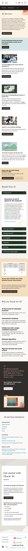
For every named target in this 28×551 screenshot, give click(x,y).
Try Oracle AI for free (8, 497)
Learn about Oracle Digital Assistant (9, 291)
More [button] (18, 8)
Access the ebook (5, 108)
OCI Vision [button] (5, 247)
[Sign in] (22, 3)
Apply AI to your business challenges (11, 127)
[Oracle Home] (6, 3)
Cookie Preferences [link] (5, 539)
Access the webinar (6, 76)
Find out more (5, 47)
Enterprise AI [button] (11, 7)
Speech (4, 429)
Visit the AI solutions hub (7, 134)
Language (4, 426)
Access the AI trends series (8, 178)
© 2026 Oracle (5, 537)
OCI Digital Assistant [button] (8, 233)
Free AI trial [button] (6, 479)
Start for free (5, 162)
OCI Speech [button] (6, 242)
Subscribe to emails (6, 542)
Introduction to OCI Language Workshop (12, 443)
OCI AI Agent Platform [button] (8, 228)
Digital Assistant (6, 424)
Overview (4, 7)
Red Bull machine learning (8, 440)
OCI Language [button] (6, 238)
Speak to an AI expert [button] (7, 33)
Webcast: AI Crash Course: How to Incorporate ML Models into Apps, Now (13, 449)
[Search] (16, 3)
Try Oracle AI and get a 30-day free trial (12, 153)
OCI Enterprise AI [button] (7, 192)
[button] (3, 3)
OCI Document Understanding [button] (10, 251)
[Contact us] (25, 3)
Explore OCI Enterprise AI (10, 221)
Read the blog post (8, 388)
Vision (3, 431)
